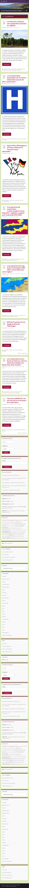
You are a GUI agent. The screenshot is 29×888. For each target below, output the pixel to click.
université (19, 536)
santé (22, 138)
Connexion (4, 643)
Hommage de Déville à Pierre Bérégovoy (11, 475)
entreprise (4, 392)
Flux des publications (6, 646)
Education (9, 153)
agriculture (21, 520)
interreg (23, 315)
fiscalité (9, 528)
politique (4, 316)
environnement (19, 526)
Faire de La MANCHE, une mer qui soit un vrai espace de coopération (16, 400)
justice (14, 529)
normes (3, 613)
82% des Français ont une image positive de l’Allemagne (16, 324)
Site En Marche (5, 554)
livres (3, 611)
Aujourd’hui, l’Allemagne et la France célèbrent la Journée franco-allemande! (14, 148)
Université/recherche (6, 635)
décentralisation (5, 524)
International (5, 603)
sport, (3, 630)
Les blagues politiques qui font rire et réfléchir (13, 506)
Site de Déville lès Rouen (7, 551)
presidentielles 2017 (14, 532)
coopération (14, 69)
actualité (4, 520)
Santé (11, 83)
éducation (17, 200)
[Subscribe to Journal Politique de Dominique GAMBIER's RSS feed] (1, 1)
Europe (12, 153)
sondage (4, 351)
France (3, 201)
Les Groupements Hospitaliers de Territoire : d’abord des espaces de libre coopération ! (14, 79)
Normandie (24, 529)
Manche (4, 260)
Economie (12, 273)
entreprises (12, 525)
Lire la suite (6, 64)
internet (11, 756)
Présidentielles (5, 619)
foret (3, 70)
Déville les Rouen (8, 543)
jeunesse (8, 201)
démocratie (11, 524)
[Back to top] (26, 885)
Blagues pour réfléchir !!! (7, 508)
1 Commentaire (23, 353)
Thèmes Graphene (12, 886)
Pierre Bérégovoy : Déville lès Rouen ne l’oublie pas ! (13, 482)
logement (20, 756)
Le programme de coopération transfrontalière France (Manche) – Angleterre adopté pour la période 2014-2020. (13, 211)
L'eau (11, 216)
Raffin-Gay (4, 501)
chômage (25, 520)
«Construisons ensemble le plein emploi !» (11, 490)
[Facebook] (6, 1)
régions (15, 138)
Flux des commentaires (7, 649)
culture (8, 273)
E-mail (4, 460)
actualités (9, 520)
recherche (5, 534)
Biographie (11, 504)
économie (16, 391)
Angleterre (6, 259)
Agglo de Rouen (10, 27)
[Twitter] (4, 1)
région (3, 430)
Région (8, 83)
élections (22, 538)
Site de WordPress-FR (7, 651)
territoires (4, 140)
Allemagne (6, 200)
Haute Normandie (17, 429)
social (13, 83)
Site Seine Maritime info (7, 559)
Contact (9, 498)
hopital (11, 138)
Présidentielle (22, 532)
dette (21, 522)
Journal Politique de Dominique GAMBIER (11, 10)
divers (3, 589)
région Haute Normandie (11, 260)
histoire (7, 70)
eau (16, 259)
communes (11, 522)
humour (20, 528)
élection (17, 538)
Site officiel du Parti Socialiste (8, 557)
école (23, 536)
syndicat (19, 70)
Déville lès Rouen (16, 27)
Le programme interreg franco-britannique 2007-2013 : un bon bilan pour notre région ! (14, 269)
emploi (4, 526)
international (6, 530)
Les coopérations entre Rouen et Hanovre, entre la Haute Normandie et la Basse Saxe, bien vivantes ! (14, 362)
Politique (13, 216)
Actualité (8, 366)
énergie (20, 391)
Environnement (17, 273)
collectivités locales (5, 522)
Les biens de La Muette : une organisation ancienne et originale (16, 23)
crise (14, 522)
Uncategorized (5, 632)
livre (17, 529)
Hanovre (13, 392)
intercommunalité (13, 70)
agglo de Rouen (7, 69)
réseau (18, 138)
